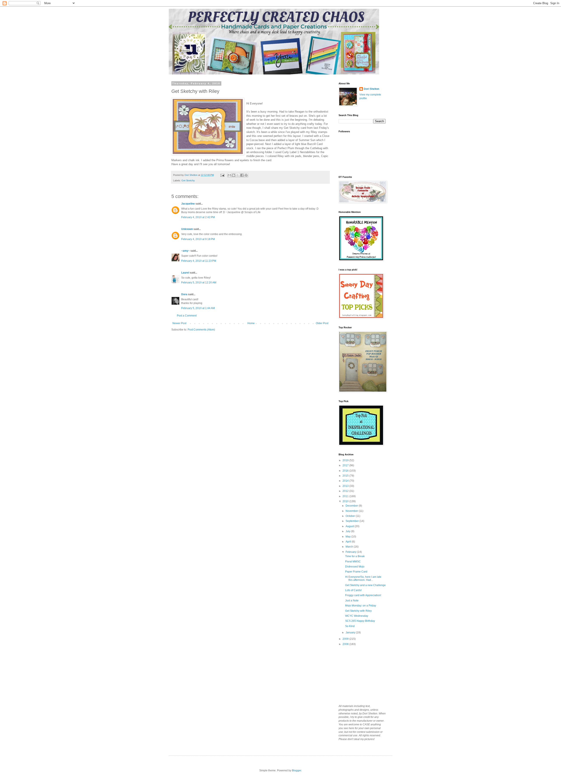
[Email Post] (222, 175)
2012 (346, 491)
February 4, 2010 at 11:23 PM (198, 260)
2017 (346, 465)
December (352, 505)
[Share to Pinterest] (246, 175)
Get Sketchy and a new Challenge (365, 585)
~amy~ (185, 250)
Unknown (187, 229)
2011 (346, 496)
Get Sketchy (188, 180)
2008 (346, 644)
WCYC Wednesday (356, 615)
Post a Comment (187, 315)
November (352, 510)
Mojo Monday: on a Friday (360, 605)
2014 (346, 480)
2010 (346, 501)
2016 (346, 470)
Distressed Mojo (354, 566)
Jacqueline (188, 203)
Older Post (322, 323)
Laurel (185, 272)
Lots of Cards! (353, 590)
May (348, 536)
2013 (346, 486)
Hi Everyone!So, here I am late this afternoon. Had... (363, 578)
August (350, 526)
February (351, 551)
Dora (184, 294)
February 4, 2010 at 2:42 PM (198, 217)
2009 (346, 638)
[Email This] (229, 175)
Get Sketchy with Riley (358, 610)
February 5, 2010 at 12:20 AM (198, 282)
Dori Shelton (371, 88)
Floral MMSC (353, 561)
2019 (346, 460)
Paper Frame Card (356, 571)
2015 (346, 475)
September (352, 521)
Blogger (296, 770)
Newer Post (179, 323)
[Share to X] (238, 175)
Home (251, 323)
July (348, 531)
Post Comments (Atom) (201, 329)
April (349, 541)
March (350, 546)
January (351, 632)
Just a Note (352, 600)
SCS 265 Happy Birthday (360, 620)
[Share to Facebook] (242, 175)
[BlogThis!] (233, 175)
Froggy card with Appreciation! (363, 595)
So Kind (350, 626)
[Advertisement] (360, 675)
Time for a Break (355, 556)
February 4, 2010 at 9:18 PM (198, 239)
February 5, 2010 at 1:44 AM (198, 308)
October (351, 516)
